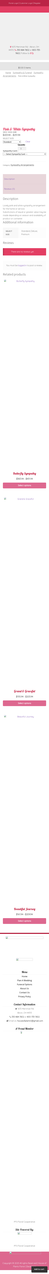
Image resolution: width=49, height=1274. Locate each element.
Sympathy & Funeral (22, 72)
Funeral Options (24, 984)
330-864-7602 (23, 50)
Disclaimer (31, 1266)
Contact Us (24, 992)
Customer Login (26, 3)
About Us (24, 988)
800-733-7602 (33, 1017)
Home (8, 72)
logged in (22, 265)
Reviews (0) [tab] (9, 189)
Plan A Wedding (24, 980)
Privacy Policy (24, 996)
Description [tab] (9, 179)
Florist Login (13, 3)
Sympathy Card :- (10, 150)
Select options (24, 485)
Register (37, 3)
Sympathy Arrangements (22, 165)
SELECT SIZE (8, 138)
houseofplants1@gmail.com (30, 1021)
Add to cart (39, 1269)
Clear (27, 141)
